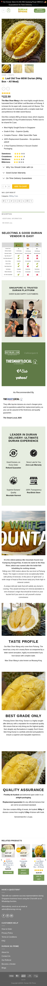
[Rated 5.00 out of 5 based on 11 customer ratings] (23, 93)
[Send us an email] (11, 913)
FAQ (3, 939)
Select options (23, 869)
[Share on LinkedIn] (27, 201)
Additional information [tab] (12, 218)
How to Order (7, 927)
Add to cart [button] (38, 875)
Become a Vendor (9, 962)
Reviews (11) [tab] (7, 223)
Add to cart (20, 186)
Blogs (4, 966)
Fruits (11, 75)
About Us (5, 950)
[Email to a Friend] (15, 201)
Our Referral (6, 958)
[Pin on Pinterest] (19, 201)
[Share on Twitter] (11, 201)
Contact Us (6, 954)
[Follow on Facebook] (3, 913)
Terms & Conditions (9, 935)
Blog (23, 977)
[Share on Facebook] (7, 201)
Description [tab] (7, 214)
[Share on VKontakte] (23, 201)
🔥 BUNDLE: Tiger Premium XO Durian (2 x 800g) (8, 862)
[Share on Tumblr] (31, 201)
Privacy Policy (7, 931)
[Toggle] (4, 167)
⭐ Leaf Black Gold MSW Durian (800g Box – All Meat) (39, 862)
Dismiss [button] (35, 5)
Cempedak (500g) (23, 860)
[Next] (42, 40)
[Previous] (5, 40)
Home (4, 75)
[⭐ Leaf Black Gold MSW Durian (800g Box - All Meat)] (38, 848)
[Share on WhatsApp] (3, 201)
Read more (8, 870)
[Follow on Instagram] (7, 913)
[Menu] (3, 10)
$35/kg (11, 196)
